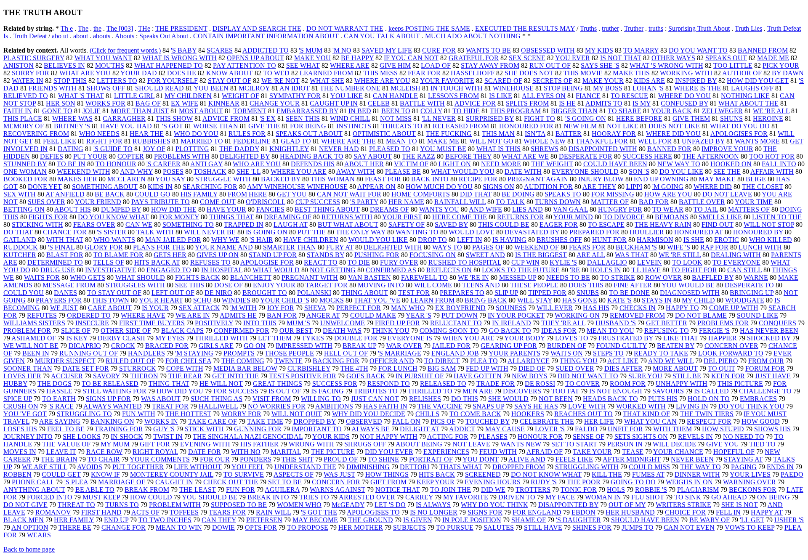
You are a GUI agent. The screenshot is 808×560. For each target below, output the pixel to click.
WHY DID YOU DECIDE (368, 413)
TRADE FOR (495, 383)
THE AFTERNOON (710, 156)
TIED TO (762, 444)
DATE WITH (523, 171)
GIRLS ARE (216, 345)
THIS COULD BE (503, 224)
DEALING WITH (736, 254)
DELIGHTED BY (245, 156)
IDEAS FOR (559, 330)
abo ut (60, 36)
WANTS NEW (520, 444)
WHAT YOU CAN (650, 421)
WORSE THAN (215, 126)
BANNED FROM (763, 50)
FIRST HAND (101, 512)
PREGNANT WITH (310, 277)
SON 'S (639, 171)
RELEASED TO (443, 383)
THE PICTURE (333, 451)
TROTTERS (533, 489)
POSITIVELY (214, 322)
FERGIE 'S (714, 330)
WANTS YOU (439, 209)
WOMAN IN (603, 497)
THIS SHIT (298, 459)
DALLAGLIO (607, 262)
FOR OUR (215, 459)
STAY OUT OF (229, 80)
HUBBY (15, 383)
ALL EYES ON (544, 95)
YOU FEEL (247, 466)
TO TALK (510, 201)
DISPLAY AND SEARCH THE (257, 28)
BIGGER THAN (574, 110)
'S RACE (61, 406)
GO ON (255, 345)
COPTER (130, 156)
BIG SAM (442, 368)
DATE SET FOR (85, 368)
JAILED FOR (451, 345)
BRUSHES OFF (559, 239)
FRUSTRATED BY (625, 338)
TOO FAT (565, 391)
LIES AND (527, 209)
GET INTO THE (235, 376)
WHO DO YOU (196, 133)
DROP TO (432, 239)
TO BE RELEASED (110, 383)
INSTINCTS (353, 126)
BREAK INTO (268, 497)
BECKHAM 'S (636, 247)
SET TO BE (285, 482)
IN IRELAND (511, 322)
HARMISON (655, 239)
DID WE (493, 489)
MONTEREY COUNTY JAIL (171, 474)
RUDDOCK (20, 247)
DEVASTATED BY (532, 232)
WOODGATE (744, 300)
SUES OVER (46, 201)
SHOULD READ (159, 88)
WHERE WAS (72, 118)
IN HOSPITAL (221, 269)
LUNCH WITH (760, 247)
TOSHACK (210, 171)
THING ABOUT (364, 292)
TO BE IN (71, 163)
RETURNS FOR (520, 216)
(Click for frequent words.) (125, 50)
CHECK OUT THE (230, 482)
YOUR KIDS (331, 436)
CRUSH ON (20, 406)
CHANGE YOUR (275, 103)
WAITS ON (566, 353)
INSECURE (92, 322)
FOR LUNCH (397, 368)
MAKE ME (443, 141)
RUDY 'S (544, 482)
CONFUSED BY (684, 103)
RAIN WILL (273, 512)
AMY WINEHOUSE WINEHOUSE (297, 186)
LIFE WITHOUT (198, 466)
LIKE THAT (680, 338)
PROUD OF (341, 459)
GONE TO (57, 110)
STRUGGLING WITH (587, 466)
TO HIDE (466, 110)
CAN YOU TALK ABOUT (382, 36)
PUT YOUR (90, 156)
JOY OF (154, 148)
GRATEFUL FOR (474, 57)
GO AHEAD (729, 497)
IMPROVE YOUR (727, 148)
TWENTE (288, 360)
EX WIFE (184, 103)
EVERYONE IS (410, 338)
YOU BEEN (211, 88)
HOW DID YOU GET (758, 80)
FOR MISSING (612, 194)
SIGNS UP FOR (108, 398)
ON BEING (773, 497)
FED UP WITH (487, 368)
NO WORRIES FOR (277, 406)
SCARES (220, 50)
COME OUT (218, 201)
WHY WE (225, 239)
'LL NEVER (439, 118)
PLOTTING (192, 148)
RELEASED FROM (461, 126)
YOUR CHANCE (678, 451)
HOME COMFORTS (420, 194)
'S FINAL (61, 247)
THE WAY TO (700, 466)
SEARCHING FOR (210, 186)
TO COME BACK (475, 413)
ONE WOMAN (25, 171)
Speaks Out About (163, 36)
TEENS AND (481, 285)
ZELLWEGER (722, 110)
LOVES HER (22, 376)
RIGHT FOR (104, 141)
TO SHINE (383, 459)
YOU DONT (480, 459)
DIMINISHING (368, 466)
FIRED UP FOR (397, 322)
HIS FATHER (259, 444)
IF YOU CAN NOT (411, 57)
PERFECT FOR (358, 307)
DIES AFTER (623, 368)
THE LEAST (197, 489)
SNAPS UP (488, 406)
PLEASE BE (403, 171)
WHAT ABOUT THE (748, 103)
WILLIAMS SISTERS (34, 322)
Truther (633, 28)
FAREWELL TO (424, 277)
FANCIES (270, 209)
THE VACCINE (439, 406)
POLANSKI (314, 292)
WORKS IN (161, 421)
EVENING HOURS (493, 482)
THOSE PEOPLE (289, 353)
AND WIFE (485, 209)
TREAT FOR (170, 406)
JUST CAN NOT (375, 398)
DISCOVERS (522, 391)
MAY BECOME (315, 519)
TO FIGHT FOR (694, 269)
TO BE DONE (629, 292)
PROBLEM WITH (175, 504)
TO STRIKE (617, 277)
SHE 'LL (248, 171)
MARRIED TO (202, 141)
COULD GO (152, 194)
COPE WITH (184, 368)
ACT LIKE (622, 360)
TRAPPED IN (243, 224)
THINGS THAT (231, 216)
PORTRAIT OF (431, 459)
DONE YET (45, 186)
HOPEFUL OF (734, 451)
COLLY (431, 110)
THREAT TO (76, 504)
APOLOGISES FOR (739, 133)
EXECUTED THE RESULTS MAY (525, 28)
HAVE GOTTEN (478, 376)
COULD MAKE (373, 315)
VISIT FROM (271, 398)
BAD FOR (654, 201)
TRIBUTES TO (376, 391)
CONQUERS (777, 322)
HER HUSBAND (630, 512)
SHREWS (544, 148)
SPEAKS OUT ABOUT (309, 133)
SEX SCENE (527, 57)
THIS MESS (380, 73)
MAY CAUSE (505, 429)
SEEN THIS (303, 118)
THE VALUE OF (66, 444)
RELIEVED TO (25, 95)
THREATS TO (402, 126)
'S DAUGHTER (578, 519)
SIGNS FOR (485, 512)
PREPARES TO (462, 292)
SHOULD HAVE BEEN (645, 519)
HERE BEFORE (639, 118)
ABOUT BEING (419, 444)
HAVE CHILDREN (310, 239)
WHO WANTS (114, 239)
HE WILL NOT (221, 383)
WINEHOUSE (513, 88)
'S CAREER (163, 163)
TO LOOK (687, 262)
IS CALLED (711, 391)
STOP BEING (563, 88)
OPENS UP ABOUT (255, 57)
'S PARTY (364, 201)
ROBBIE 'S (651, 489)
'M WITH (243, 307)
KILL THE (607, 474)
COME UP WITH (733, 307)
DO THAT (18, 232)
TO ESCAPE (606, 224)
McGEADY (348, 504)
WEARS (39, 535)
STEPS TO (608, 353)
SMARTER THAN (289, 247)
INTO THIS (259, 322)
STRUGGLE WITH (223, 179)
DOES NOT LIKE (674, 126)
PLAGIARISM (698, 489)
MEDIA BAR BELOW (245, 368)
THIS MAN (498, 133)
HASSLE (59, 391)
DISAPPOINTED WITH (603, 148)
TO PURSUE (454, 527)
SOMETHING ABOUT (105, 186)
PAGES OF (488, 247)
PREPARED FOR (594, 232)
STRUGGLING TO (84, 413)
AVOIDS (89, 466)
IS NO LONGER (433, 512)
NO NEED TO (743, 436)
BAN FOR (282, 315)
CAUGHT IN (174, 482)
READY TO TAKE (661, 353)
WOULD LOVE (471, 232)
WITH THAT (64, 239)
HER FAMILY (74, 519)
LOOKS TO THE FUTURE (521, 269)
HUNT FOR (609, 239)
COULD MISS (649, 466)
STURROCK (137, 368)
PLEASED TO (389, 148)
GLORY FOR (104, 247)
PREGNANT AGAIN (538, 179)
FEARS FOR (587, 247)
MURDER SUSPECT (65, 360)
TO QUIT (721, 368)
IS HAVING (509, 239)
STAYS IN (657, 300)
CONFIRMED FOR (241, 330)
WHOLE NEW (545, 141)
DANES (65, 292)
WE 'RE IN (473, 277)
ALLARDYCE (529, 360)
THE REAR (185, 376)
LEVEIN (649, 262)
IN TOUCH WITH (457, 88)
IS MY (642, 103)
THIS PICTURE (740, 383)
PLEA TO (484, 360)
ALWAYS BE (370, 429)
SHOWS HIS (772, 429)
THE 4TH (354, 368)
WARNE (756, 277)
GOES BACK (365, 376)
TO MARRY (641, 50)
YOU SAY (170, 179)
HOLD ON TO (709, 398)
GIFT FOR (155, 444)
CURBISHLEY (308, 368)
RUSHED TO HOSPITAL (464, 262)
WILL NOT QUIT (296, 413)
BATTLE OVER (702, 201)
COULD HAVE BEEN (615, 163)
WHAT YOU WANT (103, 57)
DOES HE (181, 73)
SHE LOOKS (82, 436)
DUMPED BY (121, 209)
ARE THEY (599, 186)
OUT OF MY (627, 504)
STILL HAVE (543, 527)
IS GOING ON (266, 232)
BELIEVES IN (64, 65)
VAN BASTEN (369, 277)
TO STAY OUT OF (114, 292)
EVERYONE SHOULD (585, 171)
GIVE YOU (722, 444)
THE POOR (584, 482)
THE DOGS (54, 383)
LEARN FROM (432, 300)
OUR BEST (296, 330)
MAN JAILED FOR (173, 239)
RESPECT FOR (709, 421)
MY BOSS (607, 88)
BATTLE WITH (422, 103)
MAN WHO (408, 307)
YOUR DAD (138, 73)
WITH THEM (672, 429)
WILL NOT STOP (769, 224)
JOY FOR (280, 307)
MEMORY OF (23, 126)
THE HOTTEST (188, 413)
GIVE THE (264, 126)
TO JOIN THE (450, 489)
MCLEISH (405, 88)
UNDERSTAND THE (305, 466)
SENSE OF (588, 436)
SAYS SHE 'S (600, 65)
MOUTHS (109, 65)
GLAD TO (296, 141)
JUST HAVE (773, 376)
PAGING (744, 466)
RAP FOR (714, 247)
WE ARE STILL (44, 466)
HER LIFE (599, 421)
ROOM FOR (628, 383)
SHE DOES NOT (529, 73)
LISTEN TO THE (777, 216)
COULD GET (61, 474)
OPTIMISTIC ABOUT (384, 133)
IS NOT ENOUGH (615, 391)
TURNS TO (122, 504)
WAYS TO (447, 247)
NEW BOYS (530, 376)
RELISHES (425, 398)
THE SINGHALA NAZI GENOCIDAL (248, 436)
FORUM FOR (765, 368)
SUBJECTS (409, 527)
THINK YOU (390, 330)
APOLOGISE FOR (267, 262)
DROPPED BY (314, 421)
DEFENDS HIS (313, 163)
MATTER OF (610, 201)
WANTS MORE (757, 141)
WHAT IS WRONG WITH (179, 57)
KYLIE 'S (563, 262)
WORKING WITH (686, 73)
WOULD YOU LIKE (378, 239)
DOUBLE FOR (355, 338)
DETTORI (414, 466)
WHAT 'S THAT (81, 95)
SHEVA (315, 307)
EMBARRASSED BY (307, 110)
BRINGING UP (751, 292)
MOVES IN (19, 451)
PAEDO (792, 474)
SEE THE (727, 171)
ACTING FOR (447, 436)
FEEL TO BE (66, 429)
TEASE (632, 451)
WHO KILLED (770, 239)
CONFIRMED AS (391, 269)
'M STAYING (194, 353)
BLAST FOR (64, 254)
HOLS (616, 489)
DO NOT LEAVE (727, 194)
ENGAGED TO (168, 269)
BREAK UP (359, 345)
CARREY (419, 497)
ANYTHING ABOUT (34, 489)
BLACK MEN (23, 519)
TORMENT (249, 110)
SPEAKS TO (563, 194)
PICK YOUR (781, 65)
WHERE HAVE (143, 315)
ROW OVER (663, 277)
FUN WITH (138, 413)
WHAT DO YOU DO (740, 126)
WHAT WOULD (276, 269)
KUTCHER (19, 254)
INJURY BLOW (601, 179)
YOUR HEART (161, 300)
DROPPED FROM (518, 466)
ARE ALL (591, 254)
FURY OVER (399, 262)
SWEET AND (485, 254)
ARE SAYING (59, 421)
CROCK (123, 345)
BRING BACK (486, 300)
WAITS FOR (42, 277)
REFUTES (42, 315)
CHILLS (427, 413)
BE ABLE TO (94, 489)
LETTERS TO (117, 80)
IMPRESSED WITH (304, 345)
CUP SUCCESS (317, 201)
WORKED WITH (641, 406)
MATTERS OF (749, 209)
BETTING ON (24, 209)
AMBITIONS (334, 406)
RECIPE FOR (478, 179)
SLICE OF (75, 330)
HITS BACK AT (157, 262)
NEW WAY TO (678, 163)
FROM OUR (766, 360)
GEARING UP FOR (509, 345)
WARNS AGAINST (337, 489)
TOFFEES (184, 512)
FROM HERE (247, 194)
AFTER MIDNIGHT (632, 459)
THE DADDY (239, 148)
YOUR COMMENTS (160, 459)
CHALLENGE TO (765, 391)
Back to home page (29, 549)
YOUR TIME (754, 201)
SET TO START (574, 444)
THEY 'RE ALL (563, 322)
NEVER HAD (339, 148)
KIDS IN (160, 186)
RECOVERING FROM (36, 133)
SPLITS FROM (527, 103)
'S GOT (172, 126)
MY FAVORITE (465, 497)
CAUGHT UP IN (334, 103)
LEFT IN (469, 239)
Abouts (124, 36)
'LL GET (752, 519)
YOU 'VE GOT (25, 413)
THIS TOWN (110, 300)
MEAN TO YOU (610, 330)
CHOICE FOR (685, 512)
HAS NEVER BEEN (769, 330)
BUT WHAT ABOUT (348, 224)
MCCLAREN (126, 179)
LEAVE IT (61, 451)
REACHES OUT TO (583, 413)
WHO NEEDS (99, 133)
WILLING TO (321, 398)
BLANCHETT (250, 277)
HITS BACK (437, 474)
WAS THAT (632, 254)
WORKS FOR (105, 103)
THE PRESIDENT (181, 28)
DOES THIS (586, 285)
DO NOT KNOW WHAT (546, 474)
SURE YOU (645, 376)
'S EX (268, 118)
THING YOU (579, 360)
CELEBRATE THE (547, 421)
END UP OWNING (661, 179)
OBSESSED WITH (548, 50)
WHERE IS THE (697, 88)
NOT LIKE (622, 126)
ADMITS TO (603, 103)
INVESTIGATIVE (110, 269)
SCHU (202, 300)
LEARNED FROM (326, 73)
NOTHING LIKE (745, 95)
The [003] (119, 28)
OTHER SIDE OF (126, 330)
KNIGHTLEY (289, 148)
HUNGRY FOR (620, 209)
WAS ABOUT (161, 398)
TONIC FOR (579, 489)
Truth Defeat (30, 36)
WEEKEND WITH (83, 171)
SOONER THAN (27, 368)
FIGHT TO (539, 118)
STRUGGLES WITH (135, 285)
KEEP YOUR (435, 482)
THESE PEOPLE (534, 285)
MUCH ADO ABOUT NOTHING (473, 36)
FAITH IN (17, 110)
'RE (575, 269)
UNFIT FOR (625, 429)
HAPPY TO (682, 307)
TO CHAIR (104, 459)
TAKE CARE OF (212, 421)
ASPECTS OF (294, 474)
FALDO (586, 429)
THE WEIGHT (552, 163)
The (83, 28)
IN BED (359, 110)
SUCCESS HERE (647, 156)
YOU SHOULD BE (209, 497)
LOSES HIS (20, 429)
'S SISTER (111, 232)
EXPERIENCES (446, 451)
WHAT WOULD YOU (462, 171)
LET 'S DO (390, 504)
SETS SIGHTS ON (641, 436)
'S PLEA (76, 482)
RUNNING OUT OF (88, 353)
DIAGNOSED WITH (690, 292)
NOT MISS (396, 118)
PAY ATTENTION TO (244, 65)
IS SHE (693, 239)
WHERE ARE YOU (382, 80)
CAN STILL (744, 269)
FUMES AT (648, 474)
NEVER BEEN (692, 459)
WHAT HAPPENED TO (168, 65)
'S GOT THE (319, 512)
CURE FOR (439, 50)
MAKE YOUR (603, 80)
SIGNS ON (498, 186)
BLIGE (756, 179)
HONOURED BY (758, 232)
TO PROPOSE (307, 527)
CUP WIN (525, 262)
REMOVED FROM (637, 315)
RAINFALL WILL (460, 201)
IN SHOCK (127, 436)
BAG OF (148, 103)
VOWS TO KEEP (749, 527)
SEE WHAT (303, 65)
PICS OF (443, 421)
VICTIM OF (411, 163)
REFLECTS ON (449, 269)
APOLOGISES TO (373, 512)
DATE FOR (204, 451)
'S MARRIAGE (399, 353)
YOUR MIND (573, 216)
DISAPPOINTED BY (568, 504)
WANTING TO (417, 232)
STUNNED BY (25, 163)
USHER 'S (789, 519)
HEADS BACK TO (610, 398)
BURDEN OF (566, 345)
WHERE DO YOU (684, 95)
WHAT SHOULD (140, 277)
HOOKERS (527, 413)
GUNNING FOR (258, 429)
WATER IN (27, 80)
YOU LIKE (346, 95)
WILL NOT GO (491, 141)
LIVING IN (692, 406)
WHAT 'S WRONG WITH (666, 65)
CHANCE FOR (65, 232)
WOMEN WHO (299, 504)
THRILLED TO (430, 391)
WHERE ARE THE (348, 141)
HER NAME (406, 201)
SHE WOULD (508, 398)
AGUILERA (282, 489)
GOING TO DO (633, 482)
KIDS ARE (649, 80)
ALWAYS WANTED (112, 406)
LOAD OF (436, 65)
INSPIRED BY (696, 80)
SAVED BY (451, 224)
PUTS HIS (663, 398)
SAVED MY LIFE (386, 50)
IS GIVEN (417, 519)
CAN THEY (219, 519)
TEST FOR (414, 292)
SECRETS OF (552, 80)
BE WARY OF (709, 519)
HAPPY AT (767, 512)
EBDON (583, 512)
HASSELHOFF (472, 73)
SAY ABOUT (373, 156)
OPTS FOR (261, 527)
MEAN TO (401, 141)
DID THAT (476, 194)
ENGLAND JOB (455, 353)
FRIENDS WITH (53, 88)
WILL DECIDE (674, 444)
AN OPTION (29, 527)
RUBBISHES (151, 141)
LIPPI (634, 186)
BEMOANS (671, 216)
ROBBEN (17, 474)
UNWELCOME (342, 322)
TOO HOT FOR (772, 156)
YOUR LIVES (750, 474)
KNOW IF (105, 474)
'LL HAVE (646, 269)
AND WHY (136, 171)
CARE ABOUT (110, 307)
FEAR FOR (424, 73)
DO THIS (464, 398)
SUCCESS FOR (334, 383)
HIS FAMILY (199, 194)
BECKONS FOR (752, 489)
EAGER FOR (559, 224)
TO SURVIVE (243, 474)
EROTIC (726, 239)
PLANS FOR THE (159, 247)
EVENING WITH (205, 444)
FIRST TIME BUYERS (152, 322)
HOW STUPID (723, 429)
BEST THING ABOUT (327, 209)
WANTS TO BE (488, 50)
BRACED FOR (167, 345)
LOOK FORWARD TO (730, 353)
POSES (173, 171)
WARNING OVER (749, 482)
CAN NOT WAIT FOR (349, 194)
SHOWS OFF (106, 88)
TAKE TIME (265, 421)
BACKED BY (280, 179)
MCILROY (254, 88)
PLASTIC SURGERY (33, 57)
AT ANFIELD (65, 194)
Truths (588, 28)
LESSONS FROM (453, 95)
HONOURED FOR (526, 126)
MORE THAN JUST (140, 110)
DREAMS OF (389, 209)
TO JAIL (706, 209)
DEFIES (51, 156)
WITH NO (245, 451)
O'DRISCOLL (265, 201)
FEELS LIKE (574, 459)
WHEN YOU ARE (468, 338)
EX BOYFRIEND (460, 307)
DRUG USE (57, 269)
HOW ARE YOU (668, 194)
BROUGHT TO (264, 292)
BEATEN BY (675, 345)
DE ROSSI (540, 383)
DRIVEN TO (516, 497)
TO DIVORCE (624, 216)
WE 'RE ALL (771, 110)
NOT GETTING (333, 269)
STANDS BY (325, 254)
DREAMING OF (287, 216)
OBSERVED (364, 421)
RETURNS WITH (347, 216)
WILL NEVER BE (210, 232)
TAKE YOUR (592, 451)
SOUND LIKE (757, 315)
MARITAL (286, 451)
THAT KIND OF (646, 413)
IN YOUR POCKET (516, 315)
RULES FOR (247, 133)
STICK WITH (204, 429)
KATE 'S (619, 300)
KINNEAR (223, 103)
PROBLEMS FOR (723, 322)
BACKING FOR (336, 360)
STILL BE (686, 376)
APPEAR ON (376, 186)
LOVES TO (571, 338)
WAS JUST (339, 474)
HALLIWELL (218, 406)
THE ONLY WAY (360, 232)
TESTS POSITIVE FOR (302, 376)
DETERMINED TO (55, 262)
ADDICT (462, 429)
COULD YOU (23, 292)
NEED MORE (501, 163)
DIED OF (531, 368)
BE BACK (110, 194)
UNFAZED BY (703, 141)
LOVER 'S (550, 429)
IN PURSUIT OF (420, 376)
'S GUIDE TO (113, 148)
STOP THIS (70, 80)
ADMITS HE (238, 315)
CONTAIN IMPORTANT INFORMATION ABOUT (266, 36)
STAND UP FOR (273, 254)
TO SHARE (624, 110)
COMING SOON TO (449, 330)
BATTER (569, 133)
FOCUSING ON (432, 254)
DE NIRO (218, 292)
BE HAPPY (357, 57)
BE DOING (518, 194)
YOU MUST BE (443, 148)
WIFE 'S (678, 247)
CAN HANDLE (395, 95)
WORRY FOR (241, 413)
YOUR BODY (524, 338)
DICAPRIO (85, 345)
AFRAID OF (544, 451)
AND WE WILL (671, 360)
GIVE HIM (395, 65)
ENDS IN (780, 466)
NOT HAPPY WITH (388, 436)
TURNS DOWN (558, 201)
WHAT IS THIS (498, 148)
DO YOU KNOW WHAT (113, 216)
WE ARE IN (192, 315)
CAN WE (138, 224)
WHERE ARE (349, 65)
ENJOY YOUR (274, 285)
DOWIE (223, 527)
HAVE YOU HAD (126, 126)
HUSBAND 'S (615, 322)
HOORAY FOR (614, 133)
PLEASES (493, 436)
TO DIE (359, 262)
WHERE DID (713, 186)
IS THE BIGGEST (541, 254)
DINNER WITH (697, 474)
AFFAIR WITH (772, 171)
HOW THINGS (387, 474)
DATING (70, 148)
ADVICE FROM (226, 118)
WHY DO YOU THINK (494, 504)
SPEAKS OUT (726, 57)
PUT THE (312, 232)
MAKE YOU (312, 57)
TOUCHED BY (487, 421)
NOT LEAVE (471, 444)
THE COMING (242, 360)
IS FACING (327, 391)
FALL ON (406, 421)
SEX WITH (19, 194)
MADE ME (773, 57)
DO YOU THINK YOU (751, 406)
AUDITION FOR (548, 186)
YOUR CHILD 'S (284, 300)
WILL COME (433, 285)
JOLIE (91, 110)
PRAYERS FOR (59, 300)
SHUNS (731, 118)
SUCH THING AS (216, 398)
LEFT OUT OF (173, 292)
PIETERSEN (264, 519)
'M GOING (667, 186)
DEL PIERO (721, 360)
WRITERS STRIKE (683, 504)
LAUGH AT (291, 224)
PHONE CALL (33, 482)
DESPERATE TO (749, 285)
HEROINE (768, 118)
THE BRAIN (59, 459)
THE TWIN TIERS (707, 413)
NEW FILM (580, 126)
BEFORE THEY (468, 156)
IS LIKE (500, 95)
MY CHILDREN (188, 95)
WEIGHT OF (240, 95)
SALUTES (499, 527)
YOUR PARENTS (514, 353)
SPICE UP (17, 398)
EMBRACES (758, 398)
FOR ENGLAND (537, 512)
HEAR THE (147, 133)
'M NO (341, 50)
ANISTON (18, 65)
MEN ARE (477, 391)
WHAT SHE (327, 80)
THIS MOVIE (583, 73)
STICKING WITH (37, 224)
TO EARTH (59, 398)
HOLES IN (605, 269)
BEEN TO (395, 110)
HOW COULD (151, 497)
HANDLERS (146, 353)
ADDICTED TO (265, 50)
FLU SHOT (647, 497)
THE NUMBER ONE (350, 88)
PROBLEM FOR (27, 330)
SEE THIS (189, 285)
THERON (144, 376)
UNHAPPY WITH (681, 383)
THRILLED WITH (221, 338)
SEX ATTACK (199, 307)
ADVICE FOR (475, 103)
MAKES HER (77, 179)
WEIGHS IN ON (689, 482)
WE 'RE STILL (680, 254)
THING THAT (169, 383)
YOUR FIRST (402, 216)
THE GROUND (370, 519)
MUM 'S (298, 322)
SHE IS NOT (739, 504)
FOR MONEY (179, 216)
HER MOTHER (360, 527)
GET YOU (292, 194)
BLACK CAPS (182, 330)
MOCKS (331, 300)
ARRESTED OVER (367, 497)
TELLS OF (108, 262)
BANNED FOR (669, 148)
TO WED (276, 73)
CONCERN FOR (336, 482)
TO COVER (582, 383)
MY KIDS (599, 50)
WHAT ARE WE (525, 156)
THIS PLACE (22, 118)
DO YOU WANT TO (698, 50)
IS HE (567, 103)
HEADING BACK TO (311, 156)
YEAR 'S (418, 315)
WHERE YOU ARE (299, 171)
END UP (116, 519)
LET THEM (275, 338)
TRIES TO (314, 497)
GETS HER (170, 254)
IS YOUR (155, 307)
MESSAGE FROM (69, 285)
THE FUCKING (449, 133)
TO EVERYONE (736, 262)
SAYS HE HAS (536, 406)
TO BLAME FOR (118, 254)
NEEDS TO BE (568, 277)
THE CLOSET (762, 186)
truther (610, 28)
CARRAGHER (124, 118)
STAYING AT (743, 459)
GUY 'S (164, 429)
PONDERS (255, 459)
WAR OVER (404, 345)
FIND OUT (718, 224)
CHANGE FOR (123, 527)
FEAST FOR (383, 179)
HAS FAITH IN (385, 406)
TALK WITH (155, 232)
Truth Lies (748, 28)
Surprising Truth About (699, 28)
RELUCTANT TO (456, 322)
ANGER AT (323, 315)
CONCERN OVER (731, 345)
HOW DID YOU (180, 391)
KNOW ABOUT (229, 73)
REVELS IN (695, 436)
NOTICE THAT (397, 489)
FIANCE (588, 95)
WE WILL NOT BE (30, 345)
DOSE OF (228, 285)
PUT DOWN (459, 315)
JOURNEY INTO (28, 436)
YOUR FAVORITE (447, 80)
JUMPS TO (638, 527)
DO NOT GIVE (25, 504)
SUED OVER (575, 368)
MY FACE (560, 497)
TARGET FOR (327, 285)
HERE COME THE (459, 216)
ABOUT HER (364, 163)
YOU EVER (572, 57)
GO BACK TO (510, 330)
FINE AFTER (633, 285)
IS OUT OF (284, 391)
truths (656, 28)
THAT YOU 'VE (377, 300)
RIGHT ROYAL (155, 451)
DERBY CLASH (121, 338)
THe (144, 28)
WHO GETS (87, 277)
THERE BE (74, 527)
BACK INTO (430, 179)
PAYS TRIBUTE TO (160, 201)
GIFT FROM (388, 482)
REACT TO (321, 262)
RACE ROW (104, 451)
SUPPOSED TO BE (239, 504)
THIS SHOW (174, 118)
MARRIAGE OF (121, 482)
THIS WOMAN (333, 179)
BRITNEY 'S (72, 126)
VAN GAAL (570, 209)
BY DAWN (788, 73)
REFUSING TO (666, 330)
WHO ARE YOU (257, 163)
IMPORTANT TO (317, 429)
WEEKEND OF (536, 247)
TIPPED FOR (547, 292)
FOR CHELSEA (188, 360)
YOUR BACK (671, 110)
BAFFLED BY (713, 277)
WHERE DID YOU (673, 133)
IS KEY (77, 338)
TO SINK (687, 497)
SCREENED (483, 474)
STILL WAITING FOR (114, 391)
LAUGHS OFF (752, 88)
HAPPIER (722, 338)
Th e (67, 28)
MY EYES (170, 338)
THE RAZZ (418, 156)
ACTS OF (145, 512)
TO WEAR (667, 209)
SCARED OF (503, 80)
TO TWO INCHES (164, 519)
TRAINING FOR (119, 429)
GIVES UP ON (218, 254)
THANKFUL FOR (602, 141)
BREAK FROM (147, 489)
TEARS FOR (227, 512)
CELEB (379, 103)
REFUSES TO (210, 262)
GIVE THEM (691, 118)
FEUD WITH (498, 451)
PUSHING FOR (376, 254)
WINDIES (236, 300)
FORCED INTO (49, 497)
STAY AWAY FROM (490, 65)
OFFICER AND (391, 360)
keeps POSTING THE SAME (429, 28)
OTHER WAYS (673, 57)
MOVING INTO (381, 285)
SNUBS (588, 292)
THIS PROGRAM (515, 110)
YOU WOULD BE (688, 285)
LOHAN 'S (648, 88)
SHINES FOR (591, 527)
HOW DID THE (174, 209)
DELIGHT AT (419, 429)
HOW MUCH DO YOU (439, 186)
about (80, 36)
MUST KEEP (101, 497)
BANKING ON (112, 421)
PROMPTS (239, 353)
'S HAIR (261, 239)
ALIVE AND (526, 459)
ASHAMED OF (33, 338)
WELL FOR (655, 141)
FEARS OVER (94, 224)
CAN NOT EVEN (689, 527)
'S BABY (184, 50)
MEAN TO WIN (179, 527)
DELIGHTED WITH (393, 247)
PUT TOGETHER (138, 466)
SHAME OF (528, 519)
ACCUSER (67, 376)
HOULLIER (647, 232)
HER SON (60, 103)
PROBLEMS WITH (182, 156)
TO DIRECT (442, 360)
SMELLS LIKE (720, 216)
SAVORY (106, 376)
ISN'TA (535, 133)
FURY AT (340, 247)
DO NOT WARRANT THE (344, 28)
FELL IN (728, 512)
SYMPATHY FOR (295, 95)
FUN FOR (240, 489)
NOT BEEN (556, 398)
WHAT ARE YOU (85, 73)
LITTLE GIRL (134, 95)
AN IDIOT (294, 88)
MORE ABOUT (675, 368)
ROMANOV (53, 512)
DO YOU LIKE (681, 171)
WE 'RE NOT (280, 80)
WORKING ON (577, 315)
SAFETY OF (406, 224)
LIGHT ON (455, 163)
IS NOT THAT (620, 57)
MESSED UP (517, 277)
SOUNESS (511, 307)
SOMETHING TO (188, 224)
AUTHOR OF (742, 73)
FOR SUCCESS (235, 391)
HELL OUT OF (346, 353)
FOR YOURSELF (172, 80)
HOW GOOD (761, 421)
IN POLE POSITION (471, 519)
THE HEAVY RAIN (663, 224)
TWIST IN (168, 436)
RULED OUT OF (130, 360)
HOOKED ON (731, 163)
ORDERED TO (89, 315)
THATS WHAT (460, 466)
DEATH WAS (342, 330)
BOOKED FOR (25, 179)
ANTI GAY (206, 163)
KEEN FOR (728, 376)
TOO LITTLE (732, 65)
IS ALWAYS (433, 504)
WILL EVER (555, 307)
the (97, 28)
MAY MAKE (717, 179)
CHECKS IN (637, 307)
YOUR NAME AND (224, 247)
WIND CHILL (350, 118)
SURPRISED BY (490, 118)
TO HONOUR (116, 163)
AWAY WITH (355, 171)
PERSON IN (625, 444)
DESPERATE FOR (585, 156)
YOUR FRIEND (98, 201)
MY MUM (115, 444)
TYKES (313, 338)
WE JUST (64, 307)
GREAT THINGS (277, 383)
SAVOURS (668, 391)
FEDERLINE (252, 141)
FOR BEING (308, 126)
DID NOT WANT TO (588, 376)
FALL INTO (779, 163)
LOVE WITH (587, 406)
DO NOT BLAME (701, 315)
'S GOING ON (585, 118)
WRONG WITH (311, 444)
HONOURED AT (698, 232)
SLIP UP (506, 292)
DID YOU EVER (389, 451)
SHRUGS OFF (365, 444)
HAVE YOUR (226, 209)
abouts (101, 36)
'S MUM (310, 50)
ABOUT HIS (72, 209)
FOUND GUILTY (621, 345)
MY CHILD (698, 300)
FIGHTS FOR (48, 216)
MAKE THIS (631, 73)
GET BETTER (666, 322)
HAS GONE (579, 300)
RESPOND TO (388, 383)
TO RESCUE (629, 95)
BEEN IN (35, 353)
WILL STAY (534, 300)
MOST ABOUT (201, 110)
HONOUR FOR (540, 436)
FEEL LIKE (59, 141)
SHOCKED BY (769, 338)
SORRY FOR (30, 73)
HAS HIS (596, 307)
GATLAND (19, 239)
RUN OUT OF (550, 65)
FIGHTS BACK (197, 277)
